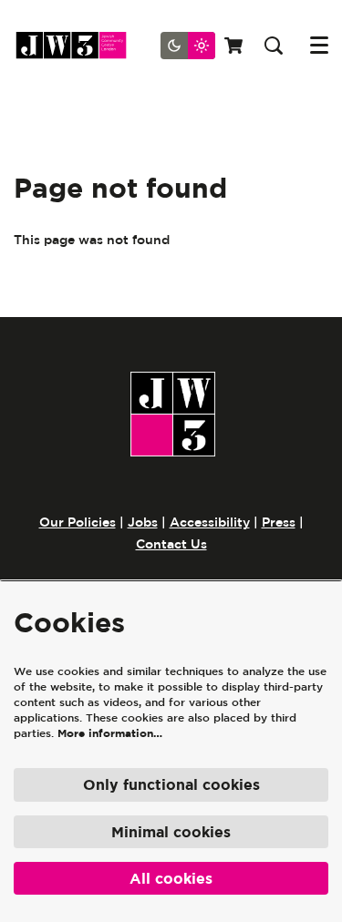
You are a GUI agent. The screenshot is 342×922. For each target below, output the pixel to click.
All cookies (171, 878)
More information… (109, 733)
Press (278, 522)
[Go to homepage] (77, 45)
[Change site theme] (188, 45)
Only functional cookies (171, 784)
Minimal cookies (171, 832)
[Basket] (235, 45)
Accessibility (210, 522)
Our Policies (77, 522)
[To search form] (273, 45)
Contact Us (171, 544)
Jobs (143, 522)
